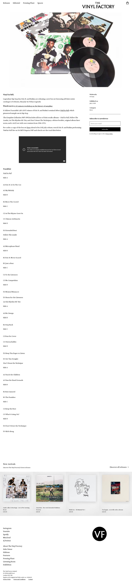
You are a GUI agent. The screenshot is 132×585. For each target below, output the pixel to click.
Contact (30, 579)
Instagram (7, 528)
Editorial (16, 3)
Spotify (6, 534)
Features (6, 555)
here (29, 127)
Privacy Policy (7, 579)
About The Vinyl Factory (12, 546)
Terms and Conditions (20, 579)
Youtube (6, 531)
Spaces (40, 3)
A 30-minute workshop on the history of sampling (33, 106)
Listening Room (9, 561)
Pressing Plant (28, 3)
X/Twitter (7, 541)
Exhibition (7, 565)
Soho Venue (7, 549)
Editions (6, 552)
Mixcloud (7, 537)
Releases (6, 3)
